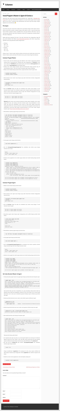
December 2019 (47, 67)
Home (3, 9)
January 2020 (46, 65)
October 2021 (46, 37)
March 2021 (46, 46)
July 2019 (45, 74)
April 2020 (46, 61)
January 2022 (46, 34)
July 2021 (45, 41)
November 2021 (47, 36)
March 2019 (46, 79)
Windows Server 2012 (47, 104)
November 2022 (47, 32)
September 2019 (47, 71)
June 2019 (46, 75)
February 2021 (46, 47)
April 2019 (46, 78)
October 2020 (46, 53)
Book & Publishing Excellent (36, 9)
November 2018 (47, 85)
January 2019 (46, 82)
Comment (5, 375)
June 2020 (46, 58)
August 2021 (46, 40)
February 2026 (46, 22)
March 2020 (46, 63)
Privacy (8, 9)
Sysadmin (8, 364)
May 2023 (46, 29)
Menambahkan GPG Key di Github (9, 367)
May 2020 (46, 60)
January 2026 (46, 23)
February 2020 (46, 64)
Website (4, 397)
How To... (4, 364)
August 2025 (46, 26)
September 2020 (47, 54)
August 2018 (46, 89)
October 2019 (46, 70)
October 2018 (46, 86)
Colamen (9, 4)
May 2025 (46, 27)
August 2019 (46, 72)
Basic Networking (47, 96)
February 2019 (46, 81)
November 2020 (47, 51)
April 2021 (46, 44)
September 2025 (47, 25)
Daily (45, 97)
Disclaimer (13, 9)
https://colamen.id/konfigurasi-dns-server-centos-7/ (19, 108)
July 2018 (45, 91)
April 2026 (46, 19)
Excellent (18, 9)
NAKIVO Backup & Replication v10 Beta (32, 367)
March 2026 (46, 20)
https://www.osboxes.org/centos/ (23, 38)
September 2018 (47, 88)
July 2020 (45, 57)
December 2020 (47, 50)
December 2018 (47, 84)
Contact (28, 9)
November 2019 (47, 68)
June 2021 (46, 43)
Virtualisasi (46, 103)
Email (4, 394)
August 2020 (46, 55)
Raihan (8, 13)
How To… (45, 100)
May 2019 (46, 77)
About (24, 9)
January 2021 (46, 48)
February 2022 (46, 33)
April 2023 (46, 30)
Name (4, 391)
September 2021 (47, 39)
